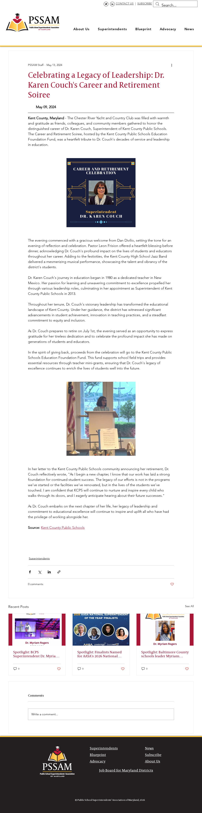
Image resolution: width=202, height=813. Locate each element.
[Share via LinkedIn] (49, 572)
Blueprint (98, 755)
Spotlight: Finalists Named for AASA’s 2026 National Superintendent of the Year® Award (99, 654)
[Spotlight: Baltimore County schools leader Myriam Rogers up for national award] (165, 630)
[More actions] (171, 65)
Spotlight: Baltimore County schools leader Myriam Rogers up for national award (165, 654)
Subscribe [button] (153, 755)
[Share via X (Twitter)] (39, 572)
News (149, 748)
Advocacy (97, 761)
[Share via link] (59, 572)
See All (189, 606)
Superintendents (39, 558)
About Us (152, 761)
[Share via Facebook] (30, 572)
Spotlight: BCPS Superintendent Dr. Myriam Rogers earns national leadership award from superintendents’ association (36, 654)
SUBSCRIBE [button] (144, 3)
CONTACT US (125, 3)
